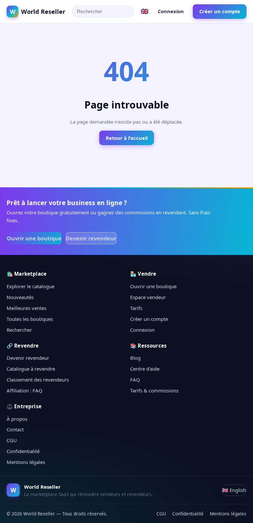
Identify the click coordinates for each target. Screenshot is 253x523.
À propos (17, 418)
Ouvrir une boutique (34, 238)
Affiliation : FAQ (24, 390)
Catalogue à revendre (31, 368)
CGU (12, 440)
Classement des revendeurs (38, 379)
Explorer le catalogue (30, 286)
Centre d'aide (144, 368)
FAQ (135, 379)
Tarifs (136, 308)
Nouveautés (20, 297)
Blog (135, 357)
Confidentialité (23, 451)
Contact (15, 429)
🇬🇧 (145, 11)
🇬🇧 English (234, 490)
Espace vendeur (148, 297)
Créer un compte (219, 11)
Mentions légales (26, 462)
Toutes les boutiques (30, 319)
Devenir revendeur (91, 238)
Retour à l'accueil (127, 138)
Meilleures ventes (26, 308)
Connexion (171, 11)
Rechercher (19, 329)
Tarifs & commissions (154, 390)
